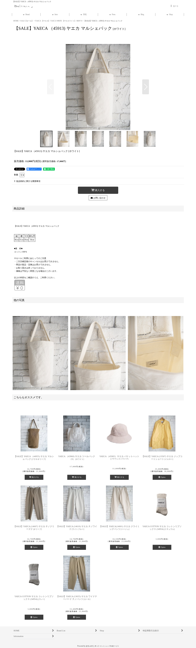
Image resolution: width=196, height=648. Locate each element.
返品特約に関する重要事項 (28, 181)
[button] (50, 86)
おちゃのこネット (93, 646)
